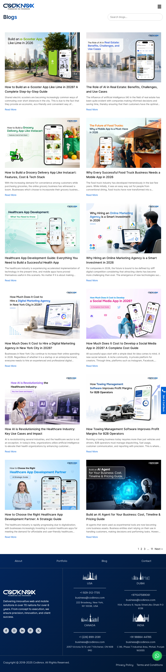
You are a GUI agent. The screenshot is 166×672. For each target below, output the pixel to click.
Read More (10, 109)
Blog (104, 561)
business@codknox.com (90, 597)
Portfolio (62, 561)
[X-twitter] (38, 630)
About (18, 561)
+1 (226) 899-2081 (90, 637)
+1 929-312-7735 (90, 592)
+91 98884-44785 (140, 637)
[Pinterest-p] (30, 630)
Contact (146, 561)
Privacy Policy (124, 665)
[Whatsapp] (157, 656)
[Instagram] (14, 630)
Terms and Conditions (150, 665)
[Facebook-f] (6, 630)
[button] (159, 6)
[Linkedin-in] (22, 630)
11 (152, 548)
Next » (159, 548)
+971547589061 (140, 595)
